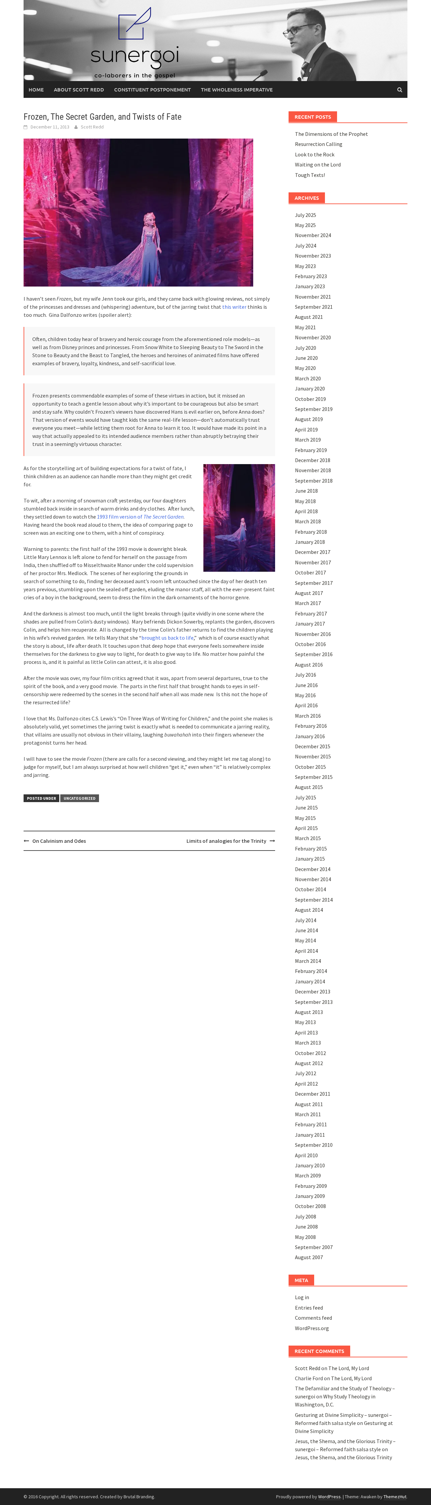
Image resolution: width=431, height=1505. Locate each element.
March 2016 (308, 715)
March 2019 (308, 439)
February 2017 (311, 613)
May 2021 (305, 327)
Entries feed (309, 1307)
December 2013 (312, 991)
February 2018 (311, 531)
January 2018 (310, 541)
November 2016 (313, 634)
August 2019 (309, 419)
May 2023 (305, 266)
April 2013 (306, 1032)
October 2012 (310, 1053)
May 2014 (305, 940)
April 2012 (306, 1083)
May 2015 (305, 818)
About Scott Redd (79, 89)
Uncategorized (80, 798)
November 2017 (313, 562)
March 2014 (308, 960)
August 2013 (309, 1012)
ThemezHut (395, 1497)
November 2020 (313, 337)
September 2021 (314, 306)
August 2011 (309, 1104)
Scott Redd (92, 127)
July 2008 (305, 1216)
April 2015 (306, 828)
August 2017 (309, 593)
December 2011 (312, 1093)
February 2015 (311, 848)
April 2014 (306, 950)
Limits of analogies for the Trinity (226, 840)
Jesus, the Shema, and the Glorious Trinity (343, 1457)
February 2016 (311, 725)
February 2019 (311, 450)
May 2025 (305, 225)
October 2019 (310, 399)
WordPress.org (312, 1328)
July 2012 (305, 1073)
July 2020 (305, 347)
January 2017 (310, 623)
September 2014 (314, 899)
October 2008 (310, 1206)
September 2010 (314, 1144)
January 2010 (310, 1165)
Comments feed (313, 1317)
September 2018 (314, 480)
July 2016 (305, 674)
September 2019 (314, 409)
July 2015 (305, 797)
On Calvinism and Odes (59, 840)
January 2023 (310, 286)
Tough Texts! (310, 175)
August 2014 (309, 909)
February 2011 (311, 1124)
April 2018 (306, 511)
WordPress (329, 1497)
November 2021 (313, 296)
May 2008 (305, 1237)
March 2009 (308, 1175)
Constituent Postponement (152, 89)
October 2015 (310, 766)
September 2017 (314, 582)
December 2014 (312, 869)
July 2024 (305, 245)
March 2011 (308, 1114)
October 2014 (310, 889)
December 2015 (312, 746)
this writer (234, 306)
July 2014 (305, 920)
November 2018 (313, 470)
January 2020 (310, 388)
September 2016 (314, 654)
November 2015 (313, 756)
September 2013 (314, 1002)
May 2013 (305, 1022)
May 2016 (305, 695)
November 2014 (313, 879)
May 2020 (305, 368)
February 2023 (311, 276)
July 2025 (305, 215)
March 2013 (308, 1042)
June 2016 (306, 685)
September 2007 (314, 1247)
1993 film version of (140, 516)
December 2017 (312, 552)
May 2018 (305, 501)
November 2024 (313, 235)
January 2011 (310, 1134)
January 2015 (310, 858)
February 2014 (311, 971)
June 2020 (306, 357)
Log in (302, 1297)
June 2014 (306, 930)
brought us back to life (167, 637)
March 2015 (308, 838)
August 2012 (309, 1063)
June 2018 (306, 490)
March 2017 (308, 603)
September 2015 (314, 777)
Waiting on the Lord (318, 164)
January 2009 (310, 1196)
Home (36, 89)
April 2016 (306, 705)
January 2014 (310, 981)
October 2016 (310, 644)
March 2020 (308, 378)
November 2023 (313, 255)
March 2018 (308, 521)
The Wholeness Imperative (237, 89)
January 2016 (310, 736)
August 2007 (309, 1257)
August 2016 (309, 664)
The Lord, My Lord (348, 1368)
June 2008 (306, 1226)
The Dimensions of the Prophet (331, 133)
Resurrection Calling (318, 144)
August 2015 (309, 787)
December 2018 (312, 460)
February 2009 (311, 1185)
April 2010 (306, 1155)
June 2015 (306, 807)
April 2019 (306, 429)
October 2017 (310, 572)
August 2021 (309, 316)
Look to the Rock (314, 154)
